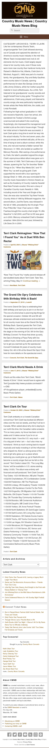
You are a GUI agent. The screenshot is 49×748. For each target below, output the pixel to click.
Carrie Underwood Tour (11, 656)
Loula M (29, 302)
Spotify (41, 735)
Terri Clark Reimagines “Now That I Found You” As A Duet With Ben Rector (24, 237)
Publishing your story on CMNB (15, 723)
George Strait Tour (9, 661)
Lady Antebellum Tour (10, 651)
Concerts (13, 358)
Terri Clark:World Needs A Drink (23, 367)
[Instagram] (36, 735)
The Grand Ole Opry (31, 358)
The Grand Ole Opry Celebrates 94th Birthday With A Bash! (23, 296)
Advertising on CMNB (12, 721)
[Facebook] (9, 735)
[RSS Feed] (30, 735)
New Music (13, 285)
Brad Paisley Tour (9, 658)
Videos (20, 397)
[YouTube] (25, 735)
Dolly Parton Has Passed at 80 (15, 617)
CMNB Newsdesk (13, 707)
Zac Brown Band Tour (10, 669)
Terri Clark (21, 285)
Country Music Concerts (31, 644)
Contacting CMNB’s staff (13, 726)
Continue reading (31, 280)
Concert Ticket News (16, 606)
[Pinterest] (20, 735)
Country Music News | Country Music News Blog (24, 23)
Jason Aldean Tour (9, 666)
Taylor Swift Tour (9, 664)
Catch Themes (31, 744)
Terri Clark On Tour (15, 406)
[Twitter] (15, 735)
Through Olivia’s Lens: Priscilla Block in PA (20, 620)
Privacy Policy (27, 742)
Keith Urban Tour (9, 648)
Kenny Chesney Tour (10, 653)
